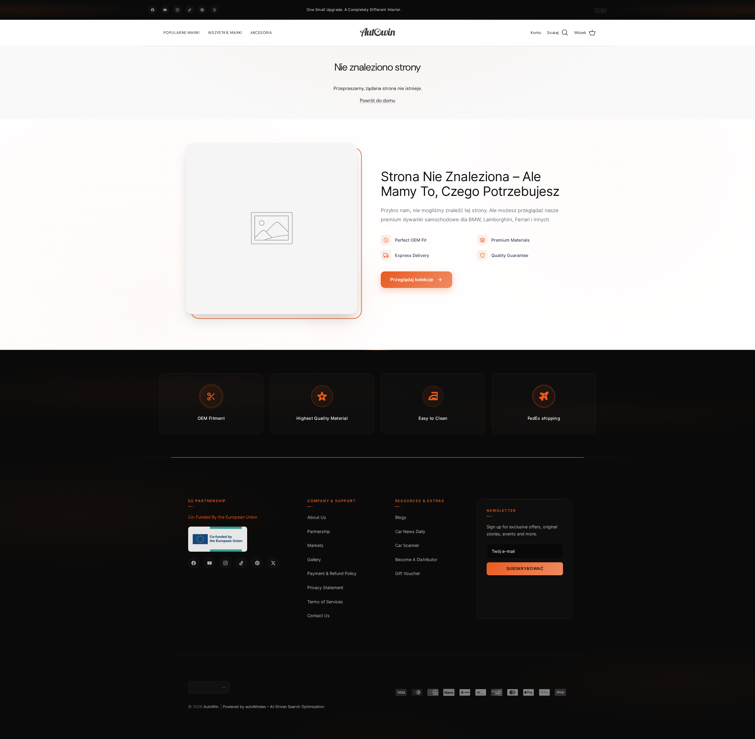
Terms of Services (325, 601)
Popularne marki (181, 32)
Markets (315, 545)
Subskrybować (525, 568)
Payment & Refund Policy (332, 573)
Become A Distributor (416, 559)
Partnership (318, 531)
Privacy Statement (325, 587)
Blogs (400, 517)
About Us (316, 517)
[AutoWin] (378, 33)
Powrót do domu (377, 100)
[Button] (600, 11)
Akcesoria (261, 32)
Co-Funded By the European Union (222, 517)
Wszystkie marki (225, 32)
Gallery (314, 559)
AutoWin (210, 706)
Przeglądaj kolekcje (411, 279)
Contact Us (318, 615)
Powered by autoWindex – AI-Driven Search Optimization (273, 706)
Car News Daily (410, 531)
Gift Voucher (407, 573)
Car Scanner (407, 545)
